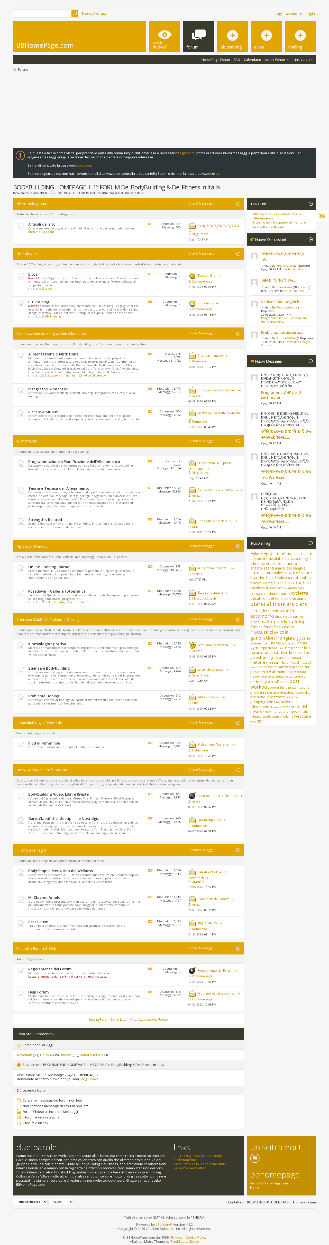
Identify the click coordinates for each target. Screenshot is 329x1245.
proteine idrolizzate (267, 696)
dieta (301, 604)
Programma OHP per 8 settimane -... (281, 395)
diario (302, 598)
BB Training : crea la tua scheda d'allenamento (275, 216)
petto (280, 676)
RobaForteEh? (91, 1055)
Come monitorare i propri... (217, 489)
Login (311, 13)
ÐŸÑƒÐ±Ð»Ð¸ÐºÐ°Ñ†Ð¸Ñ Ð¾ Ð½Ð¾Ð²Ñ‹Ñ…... (286, 434)
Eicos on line (206, 275)
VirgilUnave (90, 1079)
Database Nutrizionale (60, 375)
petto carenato (296, 676)
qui (218, 173)
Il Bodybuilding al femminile (39, 722)
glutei (291, 638)
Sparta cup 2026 (209, 820)
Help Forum (38, 992)
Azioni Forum (275, 59)
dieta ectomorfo (272, 613)
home (276, 642)
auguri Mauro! (207, 923)
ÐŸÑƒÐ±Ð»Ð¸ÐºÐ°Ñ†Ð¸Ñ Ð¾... (219, 226)
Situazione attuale (210, 592)
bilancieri (258, 577)
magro (271, 657)
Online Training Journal (49, 566)
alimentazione (262, 563)
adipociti (257, 558)
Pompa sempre (287, 307)
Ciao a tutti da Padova (213, 899)
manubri (282, 657)
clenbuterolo (294, 588)
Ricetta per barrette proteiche (219, 413)
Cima (312, 1202)
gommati (256, 643)
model (294, 662)
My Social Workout (32, 546)
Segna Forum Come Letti (107, 1019)
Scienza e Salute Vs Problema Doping (47, 619)
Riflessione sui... (208, 697)
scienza (277, 707)
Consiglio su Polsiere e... (215, 521)
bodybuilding (261, 582)
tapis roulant (298, 712)
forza (268, 626)
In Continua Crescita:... (213, 568)
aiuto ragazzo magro (292, 558)
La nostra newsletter (269, 226)
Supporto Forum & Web (36, 948)
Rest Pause (38, 921)
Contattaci (236, 1202)
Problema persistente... (214, 645)
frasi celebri (283, 626)
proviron (292, 697)
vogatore (277, 716)
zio (259, 720)
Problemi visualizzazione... (216, 993)
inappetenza (268, 648)
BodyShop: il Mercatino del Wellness (60, 870)
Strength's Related (45, 519)
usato (267, 716)
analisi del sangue (290, 568)
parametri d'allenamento (272, 671)
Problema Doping (43, 695)
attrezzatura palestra (269, 572)
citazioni (277, 587)
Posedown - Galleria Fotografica (57, 591)
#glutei (256, 553)
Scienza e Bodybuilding (49, 668)
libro (291, 653)
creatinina (283, 594)
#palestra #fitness (280, 553)
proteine (304, 692)
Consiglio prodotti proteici (216, 390)
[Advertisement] (164, 110)
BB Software (27, 253)
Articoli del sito (42, 224)
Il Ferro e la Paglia (31, 850)
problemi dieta (263, 692)
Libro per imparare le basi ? (217, 796)
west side (303, 716)
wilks (253, 721)
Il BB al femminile (44, 743)
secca (286, 707)
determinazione (282, 598)
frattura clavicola (269, 632)
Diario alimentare (210, 355)
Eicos (32, 274)
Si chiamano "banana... (213, 744)
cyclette (299, 593)
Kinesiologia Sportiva (47, 643)
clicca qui (84, 165)
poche (255, 682)
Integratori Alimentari (48, 389)
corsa (255, 593)
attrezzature (300, 572)
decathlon (259, 598)
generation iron (267, 638)
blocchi (272, 577)
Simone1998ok (286, 338)
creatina (268, 593)
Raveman (24, 1055)
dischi (280, 616)
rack (277, 702)
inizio (281, 648)
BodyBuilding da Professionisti (41, 769)
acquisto (304, 553)
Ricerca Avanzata (94, 13)
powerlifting (278, 687)
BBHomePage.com (32, 203)
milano (284, 662)
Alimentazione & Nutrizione (53, 354)
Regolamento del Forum (50, 969)
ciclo (265, 587)
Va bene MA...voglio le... (282, 301)
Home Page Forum (216, 59)
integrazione (294, 648)
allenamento (286, 563)
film (263, 622)
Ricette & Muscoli (43, 411)
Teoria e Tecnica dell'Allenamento (58, 488)
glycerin (303, 638)
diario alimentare (272, 603)
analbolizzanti (262, 568)
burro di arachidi (292, 583)
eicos (255, 621)
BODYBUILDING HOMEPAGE (268, 1202)
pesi (264, 676)
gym (267, 643)
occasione (268, 666)
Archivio (299, 1202)
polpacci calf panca (274, 682)
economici (294, 616)
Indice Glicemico (94, 375)
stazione (266, 712)
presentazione (298, 687)
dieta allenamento (266, 610)
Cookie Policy (196, 1237)
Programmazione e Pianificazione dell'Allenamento (74, 461)
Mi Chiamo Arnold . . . (47, 897)
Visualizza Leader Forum (149, 1019)
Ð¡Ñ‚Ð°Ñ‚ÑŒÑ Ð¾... (278, 280)
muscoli (305, 662)
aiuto (269, 559)
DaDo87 (46, 1055)
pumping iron (261, 701)
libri (284, 653)
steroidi (277, 712)
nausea (254, 667)
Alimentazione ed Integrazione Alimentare (51, 333)
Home (254, 1187)
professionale (287, 692)
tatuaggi (256, 716)
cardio (255, 587)
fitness (256, 626)
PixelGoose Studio (184, 1241)
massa (295, 657)
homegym (289, 643)
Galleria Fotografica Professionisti (68, 602)
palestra (285, 666)
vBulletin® (164, 1224)
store (286, 712)
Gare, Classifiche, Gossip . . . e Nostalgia (63, 818)
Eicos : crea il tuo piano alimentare (279, 222)
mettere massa (264, 662)
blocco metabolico (295, 577)
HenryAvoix (284, 287)
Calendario (252, 59)
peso (271, 676)
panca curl (301, 666)
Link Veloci (302, 59)
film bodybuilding (286, 622)
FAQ (237, 59)
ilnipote (66, 1055)
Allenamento (27, 441)
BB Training (38, 302)
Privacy (176, 1237)
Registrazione (286, 13)
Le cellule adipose (210, 669)
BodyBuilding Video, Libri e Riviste (58, 794)
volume (287, 716)
